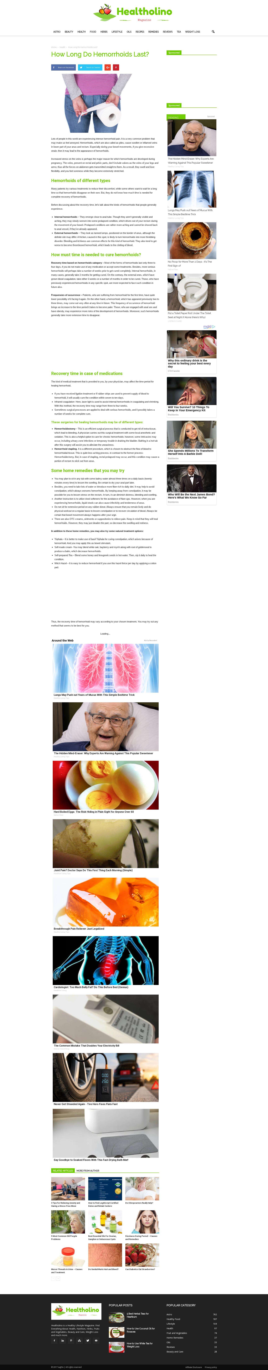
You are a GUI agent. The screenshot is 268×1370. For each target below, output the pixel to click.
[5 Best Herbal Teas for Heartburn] (116, 1317)
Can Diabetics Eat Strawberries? (140, 1269)
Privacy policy (211, 1367)
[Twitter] (88, 1341)
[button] (213, 32)
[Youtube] (96, 1341)
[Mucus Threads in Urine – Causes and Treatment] (68, 1255)
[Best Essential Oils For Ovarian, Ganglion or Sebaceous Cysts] (105, 1222)
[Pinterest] (71, 1341)
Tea (179, 32)
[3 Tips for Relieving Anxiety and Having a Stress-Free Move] (68, 1188)
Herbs (103, 32)
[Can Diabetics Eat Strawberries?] (142, 1255)
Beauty (69, 32)
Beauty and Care (175, 1351)
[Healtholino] (134, 14)
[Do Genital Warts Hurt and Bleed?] (105, 1255)
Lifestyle (117, 32)
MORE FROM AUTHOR (88, 1171)
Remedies (153, 32)
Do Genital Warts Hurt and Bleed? (103, 1269)
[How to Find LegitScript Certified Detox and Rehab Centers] (105, 1188)
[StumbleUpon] (79, 1341)
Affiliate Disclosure (193, 1367)
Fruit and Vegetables (177, 1333)
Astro (56, 32)
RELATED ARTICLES (63, 1171)
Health (82, 32)
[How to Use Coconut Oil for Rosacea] (116, 1332)
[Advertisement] (105, 343)
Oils (129, 32)
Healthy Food (173, 1319)
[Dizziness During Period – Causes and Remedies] (142, 1222)
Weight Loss (192, 32)
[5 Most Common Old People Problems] (68, 1222)
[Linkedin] (63, 1341)
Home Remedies (175, 1337)
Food (93, 32)
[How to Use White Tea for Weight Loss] (116, 1347)
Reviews (167, 32)
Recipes (140, 32)
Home (54, 47)
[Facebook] (54, 1341)
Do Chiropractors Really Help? (139, 1203)
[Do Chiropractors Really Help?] (142, 1188)
